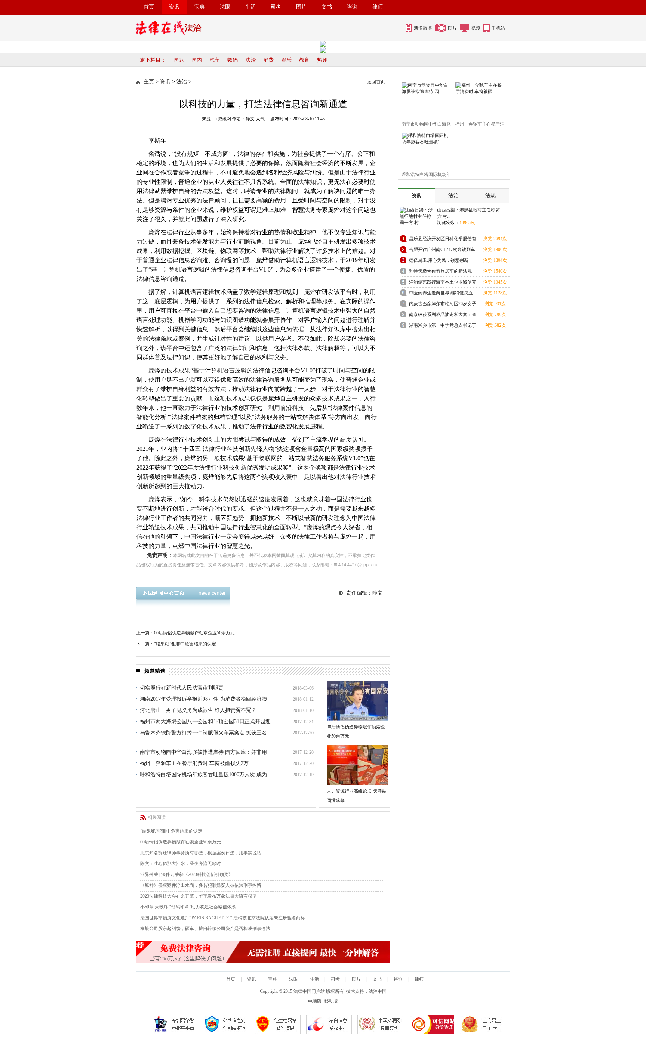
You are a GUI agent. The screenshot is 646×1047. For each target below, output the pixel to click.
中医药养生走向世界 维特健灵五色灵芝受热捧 (441, 294)
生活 (250, 7)
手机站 (498, 28)
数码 (232, 60)
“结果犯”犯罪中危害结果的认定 (185, 644)
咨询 (352, 7)
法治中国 (378, 991)
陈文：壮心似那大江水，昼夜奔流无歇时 (180, 863)
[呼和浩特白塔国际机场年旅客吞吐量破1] (425, 148)
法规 (490, 195)
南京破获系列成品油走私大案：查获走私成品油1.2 (442, 316)
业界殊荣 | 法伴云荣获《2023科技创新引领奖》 (186, 874)
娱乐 (286, 60)
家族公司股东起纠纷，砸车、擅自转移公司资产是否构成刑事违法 (205, 928)
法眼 (225, 7)
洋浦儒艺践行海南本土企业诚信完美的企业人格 (442, 283)
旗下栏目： (153, 60)
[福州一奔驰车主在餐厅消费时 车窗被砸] (478, 98)
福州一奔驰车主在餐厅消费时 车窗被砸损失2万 (194, 763)
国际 (178, 60)
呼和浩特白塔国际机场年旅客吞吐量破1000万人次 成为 (203, 774)
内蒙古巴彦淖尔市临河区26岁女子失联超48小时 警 (442, 305)
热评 (322, 60)
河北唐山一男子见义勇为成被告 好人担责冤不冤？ (198, 710)
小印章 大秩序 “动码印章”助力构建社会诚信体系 (188, 907)
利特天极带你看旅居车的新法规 (440, 271)
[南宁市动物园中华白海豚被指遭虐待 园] (425, 98)
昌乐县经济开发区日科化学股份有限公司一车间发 (442, 240)
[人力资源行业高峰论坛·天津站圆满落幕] (357, 765)
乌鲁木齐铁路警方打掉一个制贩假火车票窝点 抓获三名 (203, 732)
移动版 (331, 1001)
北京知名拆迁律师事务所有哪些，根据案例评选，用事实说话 (200, 852)
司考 (276, 7)
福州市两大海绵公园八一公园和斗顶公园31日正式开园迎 (205, 721)
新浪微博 (423, 28)
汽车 (214, 60)
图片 (301, 7)
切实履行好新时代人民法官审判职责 (182, 688)
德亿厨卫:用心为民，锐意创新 (438, 260)
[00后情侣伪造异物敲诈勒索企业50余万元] (357, 701)
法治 (250, 60)
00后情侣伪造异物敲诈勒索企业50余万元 (194, 632)
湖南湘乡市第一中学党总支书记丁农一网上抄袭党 (442, 327)
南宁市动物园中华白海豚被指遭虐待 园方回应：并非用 (203, 752)
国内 (196, 60)
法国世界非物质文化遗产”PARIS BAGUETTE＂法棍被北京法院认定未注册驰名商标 (222, 917)
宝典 (199, 7)
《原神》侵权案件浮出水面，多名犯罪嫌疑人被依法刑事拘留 (200, 885)
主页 (149, 81)
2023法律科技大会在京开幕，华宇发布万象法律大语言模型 (198, 896)
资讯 (174, 7)
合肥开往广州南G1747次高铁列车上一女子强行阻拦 (442, 251)
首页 (149, 7)
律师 (377, 7)
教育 (304, 60)
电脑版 (315, 1001)
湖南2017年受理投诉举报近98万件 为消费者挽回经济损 (203, 699)
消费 (268, 60)
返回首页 (376, 81)
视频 (475, 28)
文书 (327, 7)
